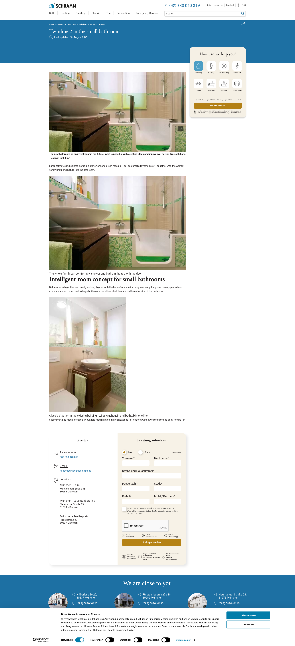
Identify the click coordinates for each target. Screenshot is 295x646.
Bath (52, 13)
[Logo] (62, 5)
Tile (108, 13)
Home (51, 24)
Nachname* (161, 458)
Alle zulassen (248, 615)
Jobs (209, 5)
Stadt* (158, 483)
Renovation (123, 13)
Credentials (61, 24)
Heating (65, 13)
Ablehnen (248, 624)
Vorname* (128, 458)
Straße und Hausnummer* (138, 470)
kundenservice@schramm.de (75, 470)
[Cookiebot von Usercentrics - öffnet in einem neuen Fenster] (40, 640)
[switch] (109, 639)
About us (218, 5)
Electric (96, 13)
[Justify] (243, 24)
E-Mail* (126, 496)
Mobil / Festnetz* (164, 496)
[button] (54, 128)
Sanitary (81, 13)
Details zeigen (183, 640)
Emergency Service (147, 13)
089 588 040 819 (184, 5)
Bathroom (72, 24)
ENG (244, 5)
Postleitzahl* (130, 483)
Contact (230, 5)
